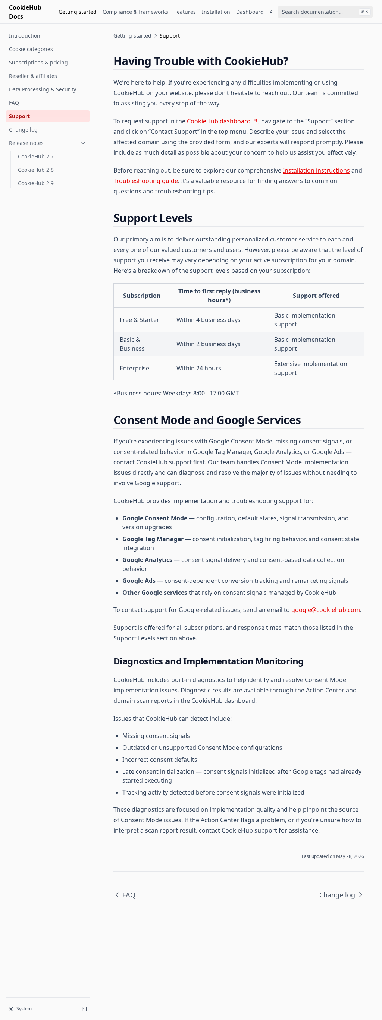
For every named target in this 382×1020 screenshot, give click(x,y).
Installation (216, 11)
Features (185, 11)
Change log (23, 129)
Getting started (78, 11)
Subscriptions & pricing (38, 62)
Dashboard (250, 11)
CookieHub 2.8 (36, 169)
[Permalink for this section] (295, 61)
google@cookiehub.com (325, 610)
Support (19, 116)
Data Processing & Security (42, 89)
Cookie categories (31, 49)
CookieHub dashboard (219, 121)
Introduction (24, 35)
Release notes (26, 142)
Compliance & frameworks (135, 11)
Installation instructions (316, 170)
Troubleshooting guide (145, 181)
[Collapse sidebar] (84, 1009)
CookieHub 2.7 (36, 156)
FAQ (14, 102)
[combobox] (325, 12)
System (24, 1008)
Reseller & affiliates (33, 75)
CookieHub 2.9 (36, 183)
